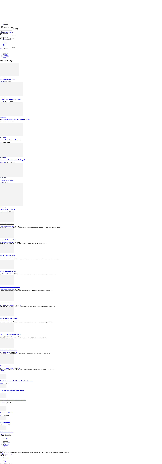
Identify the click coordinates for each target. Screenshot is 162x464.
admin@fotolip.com (9, 454)
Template (2, 402)
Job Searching (3, 137)
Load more (2, 370)
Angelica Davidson (4, 211)
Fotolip (1, 453)
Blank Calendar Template (6, 432)
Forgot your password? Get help (6, 32)
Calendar (2, 434)
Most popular (5, 54)
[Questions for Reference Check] (7, 237)
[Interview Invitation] (3, 419)
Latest (4, 52)
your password (15, 29)
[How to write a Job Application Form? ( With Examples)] (11, 116)
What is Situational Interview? (8, 271)
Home (4, 41)
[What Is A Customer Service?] (7, 253)
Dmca (4, 460)
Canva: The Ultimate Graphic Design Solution (12, 390)
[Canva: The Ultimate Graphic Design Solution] (3, 388)
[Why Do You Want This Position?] (7, 316)
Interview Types (3, 273)
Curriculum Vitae (3, 76)
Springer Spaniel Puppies (6, 412)
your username (15, 28)
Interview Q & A (3, 257)
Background (2, 392)
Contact (4, 461)
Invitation (2, 424)
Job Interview (2, 368)
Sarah (8, 257)
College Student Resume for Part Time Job (11, 99)
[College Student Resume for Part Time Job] (11, 95)
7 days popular (5, 55)
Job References (3, 242)
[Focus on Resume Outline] (11, 176)
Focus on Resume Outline (6, 180)
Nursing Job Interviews (6, 302)
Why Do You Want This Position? (9, 318)
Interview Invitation (5, 422)
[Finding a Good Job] (7, 363)
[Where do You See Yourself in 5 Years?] (7, 284)
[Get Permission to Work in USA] (7, 347)
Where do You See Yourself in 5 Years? (10, 287)
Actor (4, 45)
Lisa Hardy (2, 182)
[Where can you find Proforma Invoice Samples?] (11, 156)
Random (4, 57)
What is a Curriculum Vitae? (7, 79)
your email (14, 35)
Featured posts (5, 53)
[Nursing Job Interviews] (7, 300)
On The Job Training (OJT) (7, 209)
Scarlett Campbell (3, 162)
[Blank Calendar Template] (3, 429)
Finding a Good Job (5, 366)
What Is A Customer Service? (7, 255)
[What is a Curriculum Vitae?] (9, 75)
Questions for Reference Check (8, 239)
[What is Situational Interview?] (7, 268)
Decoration (5, 42)
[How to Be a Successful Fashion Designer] (7, 331)
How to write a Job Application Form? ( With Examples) (14, 119)
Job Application (3, 117)
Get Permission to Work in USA (8, 350)
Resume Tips (2, 96)
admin (1, 142)
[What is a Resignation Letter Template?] (11, 136)
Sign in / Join (5, 24)
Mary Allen (2, 81)
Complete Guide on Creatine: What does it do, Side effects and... (16, 381)
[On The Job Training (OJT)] (11, 205)
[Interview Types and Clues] (7, 221)
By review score (6, 56)
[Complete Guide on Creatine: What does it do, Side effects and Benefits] (3, 378)
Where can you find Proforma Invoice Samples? (12, 160)
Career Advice (3, 226)
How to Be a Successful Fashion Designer (10, 334)
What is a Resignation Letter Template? (10, 139)
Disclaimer (5, 459)
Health (1, 383)
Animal (1, 415)
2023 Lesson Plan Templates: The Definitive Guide (13, 400)
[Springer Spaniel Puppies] (3, 410)
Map (3, 44)
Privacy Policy (5, 457)
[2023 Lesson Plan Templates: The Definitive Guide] (3, 397)
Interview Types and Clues (7, 224)
